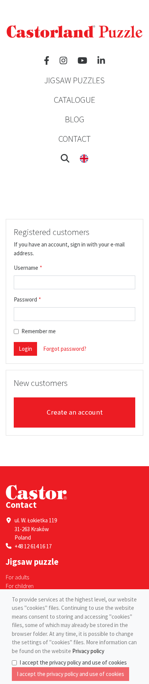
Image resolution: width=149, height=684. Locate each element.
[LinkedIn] (101, 60)
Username (26, 267)
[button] (65, 158)
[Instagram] (63, 60)
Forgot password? (64, 348)
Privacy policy (88, 651)
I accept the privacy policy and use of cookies (73, 662)
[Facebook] (46, 60)
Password (25, 299)
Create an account (75, 412)
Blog (74, 119)
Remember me (38, 331)
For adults (17, 577)
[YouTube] (82, 60)
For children (20, 586)
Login (25, 348)
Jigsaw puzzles (74, 80)
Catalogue (74, 99)
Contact (74, 138)
